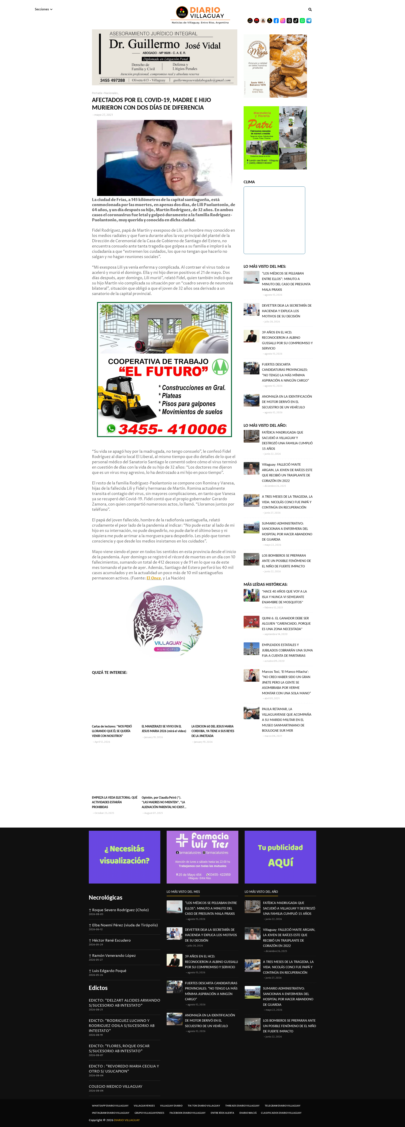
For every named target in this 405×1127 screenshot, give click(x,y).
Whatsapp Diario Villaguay (110, 1105)
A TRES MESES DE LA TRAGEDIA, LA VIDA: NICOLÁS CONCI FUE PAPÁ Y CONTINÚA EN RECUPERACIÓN (287, 502)
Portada (97, 93)
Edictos (98, 988)
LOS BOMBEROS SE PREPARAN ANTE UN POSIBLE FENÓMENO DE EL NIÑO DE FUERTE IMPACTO (286, 561)
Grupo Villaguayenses (149, 1113)
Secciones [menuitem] (42, 9)
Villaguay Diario (171, 1105)
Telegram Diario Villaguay (282, 1105)
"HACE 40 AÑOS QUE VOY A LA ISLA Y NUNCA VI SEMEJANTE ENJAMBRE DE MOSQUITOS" (284, 597)
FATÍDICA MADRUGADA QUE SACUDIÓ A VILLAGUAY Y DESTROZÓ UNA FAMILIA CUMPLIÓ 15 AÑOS (287, 441)
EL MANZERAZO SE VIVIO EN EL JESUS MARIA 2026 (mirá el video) (164, 729)
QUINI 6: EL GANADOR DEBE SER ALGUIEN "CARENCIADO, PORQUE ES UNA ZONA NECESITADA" (286, 624)
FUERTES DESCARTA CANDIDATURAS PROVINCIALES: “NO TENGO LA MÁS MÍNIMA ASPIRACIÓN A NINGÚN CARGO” (285, 373)
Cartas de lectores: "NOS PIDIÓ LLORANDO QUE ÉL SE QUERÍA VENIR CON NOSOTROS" (112, 731)
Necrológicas (105, 898)
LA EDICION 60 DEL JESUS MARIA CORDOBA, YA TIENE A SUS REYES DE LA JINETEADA (213, 731)
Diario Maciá (248, 1113)
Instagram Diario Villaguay (110, 1113)
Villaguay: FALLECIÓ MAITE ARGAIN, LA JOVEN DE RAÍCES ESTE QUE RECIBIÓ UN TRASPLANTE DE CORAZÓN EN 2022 (287, 473)
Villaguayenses (144, 1105)
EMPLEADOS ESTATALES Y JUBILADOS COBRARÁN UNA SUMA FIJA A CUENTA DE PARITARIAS (287, 650)
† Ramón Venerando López (112, 955)
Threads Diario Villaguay (242, 1105)
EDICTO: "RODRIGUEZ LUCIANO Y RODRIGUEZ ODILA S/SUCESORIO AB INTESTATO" (122, 1025)
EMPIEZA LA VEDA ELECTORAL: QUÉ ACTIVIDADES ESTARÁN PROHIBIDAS (114, 802)
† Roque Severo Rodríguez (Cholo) (119, 910)
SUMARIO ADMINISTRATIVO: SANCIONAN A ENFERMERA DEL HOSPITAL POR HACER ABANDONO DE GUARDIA (287, 532)
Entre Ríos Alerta (222, 1113)
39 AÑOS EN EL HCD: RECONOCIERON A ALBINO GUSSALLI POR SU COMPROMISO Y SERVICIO (287, 341)
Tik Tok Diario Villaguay (204, 1105)
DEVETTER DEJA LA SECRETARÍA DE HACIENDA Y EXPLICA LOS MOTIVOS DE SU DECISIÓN (287, 311)
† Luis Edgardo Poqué (107, 970)
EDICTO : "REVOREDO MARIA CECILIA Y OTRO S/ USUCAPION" (124, 1069)
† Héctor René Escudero (110, 940)
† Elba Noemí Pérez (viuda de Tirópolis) (123, 925)
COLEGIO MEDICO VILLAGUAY (115, 1086)
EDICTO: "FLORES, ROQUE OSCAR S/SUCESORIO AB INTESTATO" (119, 1049)
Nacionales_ (111, 93)
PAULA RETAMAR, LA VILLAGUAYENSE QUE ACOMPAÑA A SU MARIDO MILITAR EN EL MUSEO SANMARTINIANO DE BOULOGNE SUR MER (286, 720)
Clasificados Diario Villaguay (281, 1113)
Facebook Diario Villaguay (187, 1113)
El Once (154, 578)
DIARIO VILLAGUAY (127, 1120)
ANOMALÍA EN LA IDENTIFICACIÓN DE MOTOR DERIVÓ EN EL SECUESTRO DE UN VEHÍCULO (287, 402)
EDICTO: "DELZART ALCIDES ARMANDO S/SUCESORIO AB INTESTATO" (124, 1003)
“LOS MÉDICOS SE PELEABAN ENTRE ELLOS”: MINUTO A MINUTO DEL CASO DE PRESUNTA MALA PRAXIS (286, 282)
